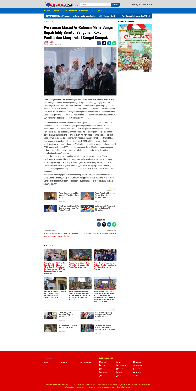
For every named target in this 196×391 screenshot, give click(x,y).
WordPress (139, 365)
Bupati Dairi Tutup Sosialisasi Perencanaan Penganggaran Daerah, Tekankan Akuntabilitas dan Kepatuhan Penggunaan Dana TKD (80, 295)
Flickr (120, 376)
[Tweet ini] (104, 43)
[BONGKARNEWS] (62, 4)
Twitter (120, 362)
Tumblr (103, 365)
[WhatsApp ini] (114, 43)
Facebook (104, 362)
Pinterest (138, 362)
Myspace (104, 372)
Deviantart (138, 369)
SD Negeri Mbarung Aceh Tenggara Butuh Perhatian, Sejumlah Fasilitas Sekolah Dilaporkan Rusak (83, 16)
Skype (120, 372)
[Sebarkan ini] (99, 43)
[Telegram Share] (109, 43)
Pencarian (115, 5)
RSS (137, 376)
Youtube (138, 372)
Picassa (103, 376)
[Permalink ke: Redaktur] (46, 43)
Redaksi (64, 362)
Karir (46, 362)
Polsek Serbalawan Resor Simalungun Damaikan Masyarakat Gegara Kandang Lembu (61, 233)
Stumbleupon (122, 365)
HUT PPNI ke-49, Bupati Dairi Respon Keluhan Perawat (100, 233)
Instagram (104, 369)
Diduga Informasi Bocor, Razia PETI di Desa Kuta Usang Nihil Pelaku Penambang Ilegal (79, 265)
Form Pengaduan (85, 362)
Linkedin (120, 369)
